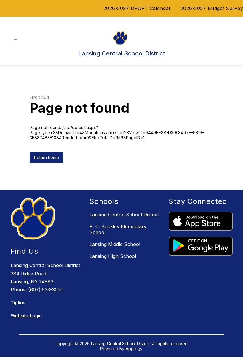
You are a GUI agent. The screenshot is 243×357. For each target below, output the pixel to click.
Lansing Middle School (114, 244)
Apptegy (134, 348)
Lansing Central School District (124, 215)
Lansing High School (112, 256)
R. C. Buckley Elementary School (117, 229)
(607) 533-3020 (45, 290)
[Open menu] (15, 41)
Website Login (26, 315)
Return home (46, 157)
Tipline (18, 303)
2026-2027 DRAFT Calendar (137, 8)
